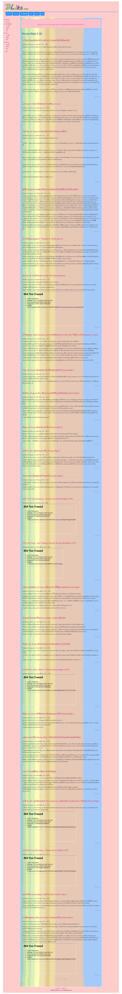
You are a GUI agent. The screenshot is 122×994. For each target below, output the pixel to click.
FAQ (42, 14)
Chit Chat (15, 14)
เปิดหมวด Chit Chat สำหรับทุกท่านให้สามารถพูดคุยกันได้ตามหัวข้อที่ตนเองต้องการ (61, 24)
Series (31, 14)
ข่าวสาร (9, 14)
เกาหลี (8, 26)
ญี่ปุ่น (7, 28)
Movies (37, 14)
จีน (7, 30)
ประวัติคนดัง (24, 14)
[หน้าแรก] (17, 10)
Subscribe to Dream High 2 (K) (22, 983)
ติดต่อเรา (64, 988)
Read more (97, 96)
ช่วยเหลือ (57, 988)
